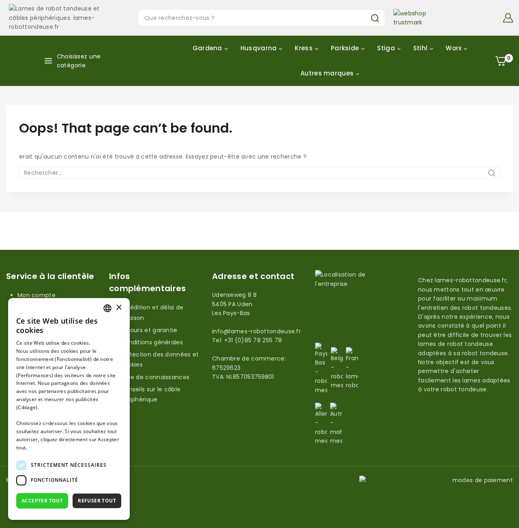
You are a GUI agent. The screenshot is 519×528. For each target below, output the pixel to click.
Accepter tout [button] (42, 500)
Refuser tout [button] (97, 500)
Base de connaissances (154, 377)
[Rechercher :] (259, 173)
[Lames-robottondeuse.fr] (57, 17)
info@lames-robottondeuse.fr (256, 331)
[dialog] (69, 409)
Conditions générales (151, 342)
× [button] (119, 308)
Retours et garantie (149, 330)
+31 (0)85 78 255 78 (253, 340)
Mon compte (36, 295)
